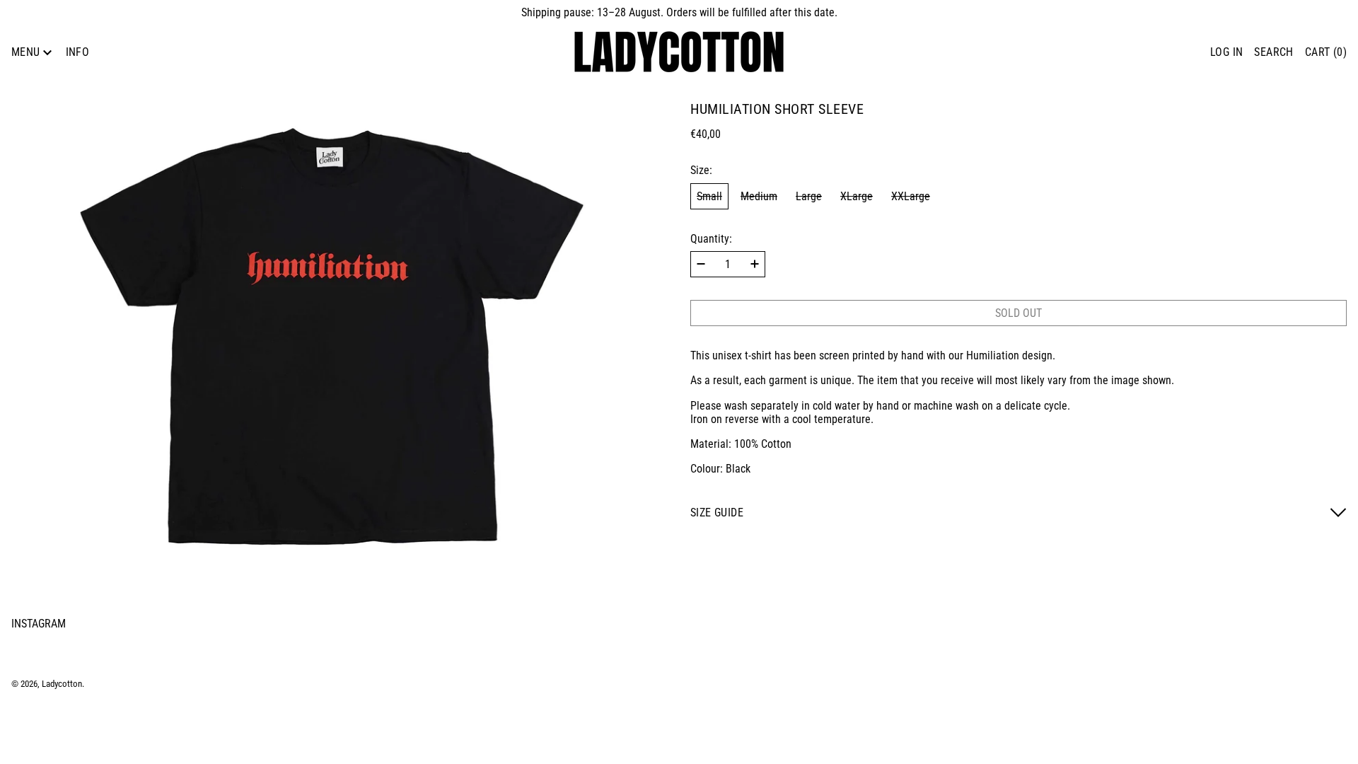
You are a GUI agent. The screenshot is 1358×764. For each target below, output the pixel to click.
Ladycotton (62, 683)
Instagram (38, 623)
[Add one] (754, 264)
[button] (1273, 52)
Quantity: (711, 238)
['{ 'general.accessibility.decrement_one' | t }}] (701, 264)
